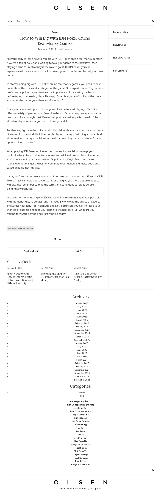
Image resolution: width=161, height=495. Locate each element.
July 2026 (82, 306)
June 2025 (82, 350)
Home (9, 21)
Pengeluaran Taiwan (80, 444)
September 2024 (82, 379)
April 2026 (82, 316)
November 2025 (82, 333)
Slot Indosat (80, 418)
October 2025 (82, 336)
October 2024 (82, 376)
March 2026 (82, 320)
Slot (19, 21)
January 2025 (82, 366)
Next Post (79, 251)
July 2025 (82, 346)
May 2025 (82, 353)
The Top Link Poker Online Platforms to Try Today (88, 276)
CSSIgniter (95, 488)
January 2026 (82, 326)
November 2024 (82, 373)
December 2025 (82, 330)
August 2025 (82, 343)
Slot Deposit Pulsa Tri (80, 401)
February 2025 (82, 363)
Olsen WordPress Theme (73, 488)
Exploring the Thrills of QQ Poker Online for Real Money (55, 276)
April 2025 (82, 356)
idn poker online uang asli (20, 228)
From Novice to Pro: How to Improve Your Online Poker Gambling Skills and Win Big (20, 278)
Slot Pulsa (81, 431)
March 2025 (82, 360)
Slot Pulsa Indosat (80, 421)
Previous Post (31, 251)
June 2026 (82, 310)
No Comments (65, 49)
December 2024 (82, 370)
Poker (28, 21)
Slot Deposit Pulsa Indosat (80, 404)
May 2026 (82, 313)
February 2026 (82, 323)
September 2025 (82, 340)
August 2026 (82, 303)
